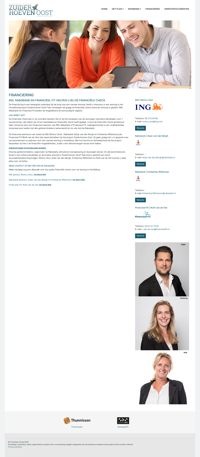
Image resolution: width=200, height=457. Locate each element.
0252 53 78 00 (152, 226)
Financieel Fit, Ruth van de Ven (30, 185)
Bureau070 (123, 427)
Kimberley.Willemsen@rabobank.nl (159, 193)
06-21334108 (151, 118)
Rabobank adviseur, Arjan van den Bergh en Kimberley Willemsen (47, 179)
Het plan (117, 9)
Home (104, 9)
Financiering (152, 9)
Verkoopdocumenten (176, 9)
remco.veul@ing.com (152, 121)
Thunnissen (77, 427)
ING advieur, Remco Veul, (27, 174)
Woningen (134, 9)
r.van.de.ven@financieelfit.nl (156, 229)
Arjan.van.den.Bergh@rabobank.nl (158, 157)
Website (140, 128)
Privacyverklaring (15, 447)
